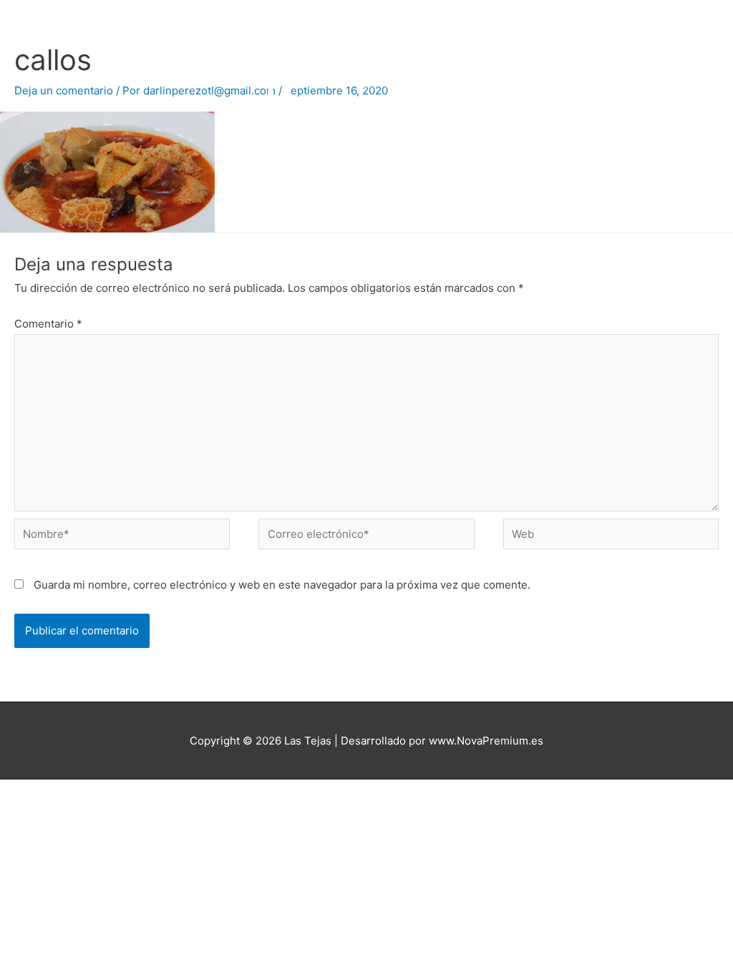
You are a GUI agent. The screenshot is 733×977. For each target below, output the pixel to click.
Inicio (176, 248)
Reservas (235, 248)
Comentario (48, 323)
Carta (295, 248)
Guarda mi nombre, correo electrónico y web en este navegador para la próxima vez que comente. (282, 584)
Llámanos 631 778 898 (514, 248)
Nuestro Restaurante (382, 248)
